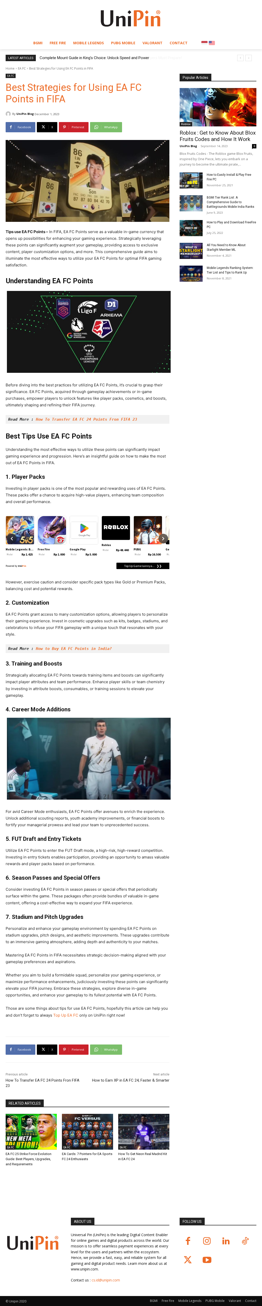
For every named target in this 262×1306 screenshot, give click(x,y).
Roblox (186, 124)
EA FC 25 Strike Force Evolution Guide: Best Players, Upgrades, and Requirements (28, 1159)
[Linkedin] (226, 1241)
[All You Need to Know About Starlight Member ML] (191, 251)
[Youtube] (207, 1260)
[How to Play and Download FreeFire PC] (191, 228)
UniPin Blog (25, 114)
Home (10, 68)
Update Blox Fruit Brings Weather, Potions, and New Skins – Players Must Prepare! (108, 58)
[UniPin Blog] (9, 113)
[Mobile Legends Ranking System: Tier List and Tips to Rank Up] (191, 274)
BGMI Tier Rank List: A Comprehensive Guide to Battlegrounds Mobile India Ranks (230, 202)
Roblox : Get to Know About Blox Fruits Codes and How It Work (218, 136)
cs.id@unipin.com (106, 1280)
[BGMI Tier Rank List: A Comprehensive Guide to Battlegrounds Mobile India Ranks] (191, 203)
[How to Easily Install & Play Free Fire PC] (191, 180)
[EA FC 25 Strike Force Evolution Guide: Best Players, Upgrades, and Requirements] (31, 1132)
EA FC (22, 68)
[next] (248, 58)
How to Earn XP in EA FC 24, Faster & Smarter (130, 1080)
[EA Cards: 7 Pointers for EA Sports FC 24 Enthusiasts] (87, 1132)
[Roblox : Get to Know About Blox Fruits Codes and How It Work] (218, 107)
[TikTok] (245, 1241)
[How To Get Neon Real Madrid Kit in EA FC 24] (143, 1132)
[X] (188, 1260)
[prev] (240, 58)
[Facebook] (188, 1241)
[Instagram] (207, 1241)
